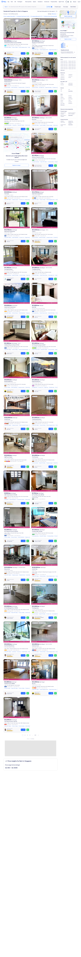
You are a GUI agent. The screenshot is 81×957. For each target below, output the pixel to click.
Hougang (70, 97)
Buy (8, 1)
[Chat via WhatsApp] (27, 53)
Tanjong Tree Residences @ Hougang (70, 122)
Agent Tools (61, 1)
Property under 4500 (64, 67)
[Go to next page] (38, 735)
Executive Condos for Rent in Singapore (71, 113)
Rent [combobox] (6, 6)
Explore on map (16, 165)
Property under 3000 (72, 64)
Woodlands (70, 103)
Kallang (62, 101)
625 (35, 735)
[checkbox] (25, 19)
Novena (62, 100)
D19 (61, 89)
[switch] (56, 11)
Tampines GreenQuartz (63, 122)
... (32, 735)
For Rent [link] (32, 738)
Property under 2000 (72, 62)
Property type (58, 6)
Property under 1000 (72, 61)
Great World (70, 83)
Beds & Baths (73, 6)
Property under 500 (64, 61)
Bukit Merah (70, 98)
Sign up (74, 1)
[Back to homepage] (3, 1)
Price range (65, 6)
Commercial (46, 1)
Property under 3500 (64, 65)
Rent (12, 1)
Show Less (62, 70)
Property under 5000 (72, 67)
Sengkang (70, 101)
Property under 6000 (64, 68)
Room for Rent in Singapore (63, 116)
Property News (54, 1)
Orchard (62, 83)
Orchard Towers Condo (63, 125)
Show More (70, 84)
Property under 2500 (64, 64)
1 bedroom (62, 74)
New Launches (28, 1)
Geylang (62, 97)
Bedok (62, 95)
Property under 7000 (72, 68)
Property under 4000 (72, 65)
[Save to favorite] (28, 20)
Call (24, 53)
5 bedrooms (62, 77)
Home (28, 738)
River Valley (62, 103)
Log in (79, 1)
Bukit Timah (63, 98)
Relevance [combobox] (52, 13)
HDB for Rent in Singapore (63, 113)
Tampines (70, 95)
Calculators (40, 1)
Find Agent (19, 1)
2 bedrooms (70, 74)
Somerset (62, 84)
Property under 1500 (64, 62)
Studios (69, 77)
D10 (69, 89)
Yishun (69, 100)
